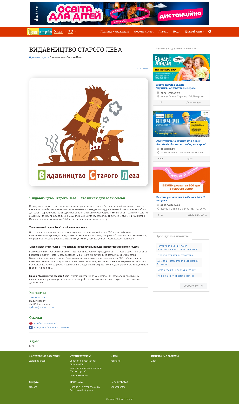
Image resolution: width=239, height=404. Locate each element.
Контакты (142, 68)
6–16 (161, 158)
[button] (59, 31)
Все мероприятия (193, 286)
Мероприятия (144, 31)
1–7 (160, 102)
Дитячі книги (195, 31)
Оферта (33, 387)
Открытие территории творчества (175, 255)
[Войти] (210, 31)
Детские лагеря (37, 360)
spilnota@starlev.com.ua (41, 307)
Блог (176, 31)
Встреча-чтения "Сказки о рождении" (176, 270)
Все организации (79, 375)
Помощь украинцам (114, 31)
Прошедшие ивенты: (172, 236)
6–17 (161, 214)
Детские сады (194, 102)
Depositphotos (118, 387)
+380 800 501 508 (38, 297)
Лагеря (163, 31)
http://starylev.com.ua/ (45, 323)
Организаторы (37, 57)
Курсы (190, 158)
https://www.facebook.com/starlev (51, 327)
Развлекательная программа (197, 214)
